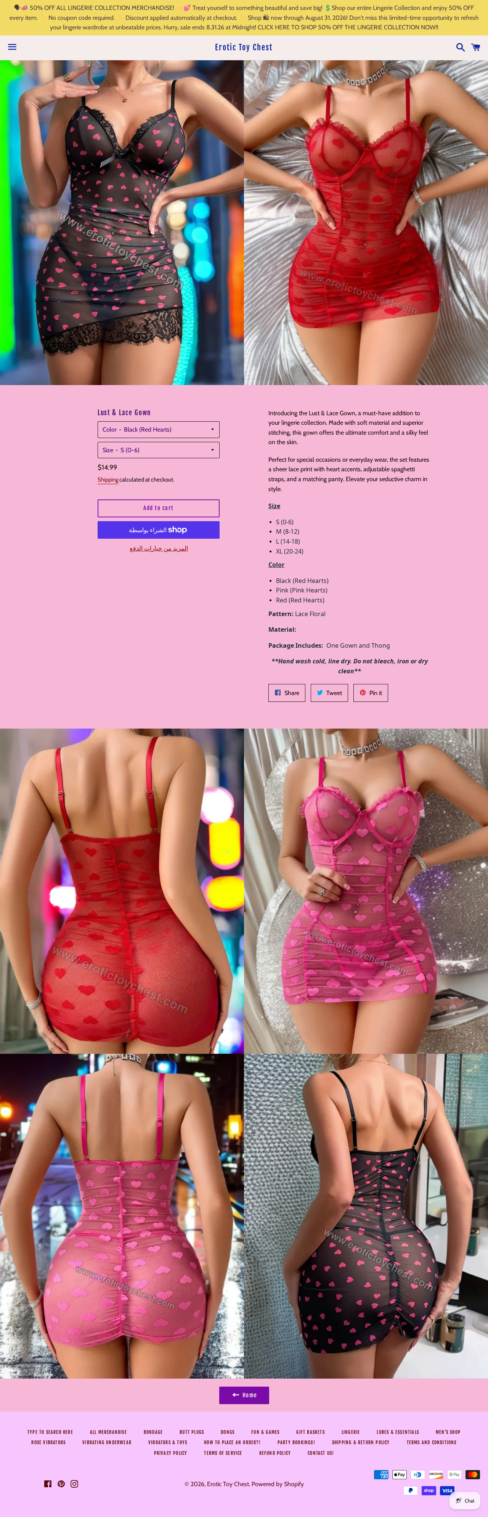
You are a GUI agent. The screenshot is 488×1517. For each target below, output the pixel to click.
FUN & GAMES (265, 1432)
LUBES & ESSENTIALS (398, 1432)
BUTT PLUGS (192, 1432)
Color (110, 429)
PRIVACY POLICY (171, 1453)
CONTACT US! (321, 1453)
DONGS (227, 1432)
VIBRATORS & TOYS (167, 1442)
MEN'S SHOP (448, 1432)
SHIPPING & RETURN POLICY (361, 1442)
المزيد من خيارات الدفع (159, 548)
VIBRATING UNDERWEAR (107, 1442)
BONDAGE (153, 1432)
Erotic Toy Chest (244, 47)
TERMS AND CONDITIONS (432, 1442)
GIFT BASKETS (310, 1432)
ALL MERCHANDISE (108, 1432)
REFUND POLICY (275, 1453)
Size (108, 450)
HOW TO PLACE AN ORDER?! (232, 1442)
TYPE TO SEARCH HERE (50, 1432)
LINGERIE (351, 1432)
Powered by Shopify (278, 1484)
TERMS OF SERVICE (223, 1453)
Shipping (108, 479)
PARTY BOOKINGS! (296, 1442)
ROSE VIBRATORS (48, 1442)
